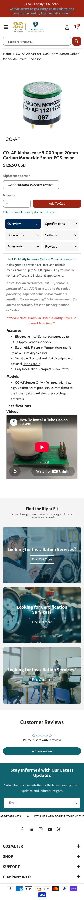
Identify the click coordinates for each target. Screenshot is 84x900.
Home (7, 54)
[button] (5, 27)
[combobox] (37, 41)
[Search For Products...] (76, 41)
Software (51, 235)
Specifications (55, 224)
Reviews (51, 246)
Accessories (15, 246)
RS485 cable (31, 364)
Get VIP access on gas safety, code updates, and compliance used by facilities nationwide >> (42, 11)
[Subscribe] (75, 803)
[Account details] (67, 27)
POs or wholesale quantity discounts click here (30, 212)
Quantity (9, 195)
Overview (14, 224)
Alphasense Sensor (16, 176)
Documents (15, 235)
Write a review (41, 751)
